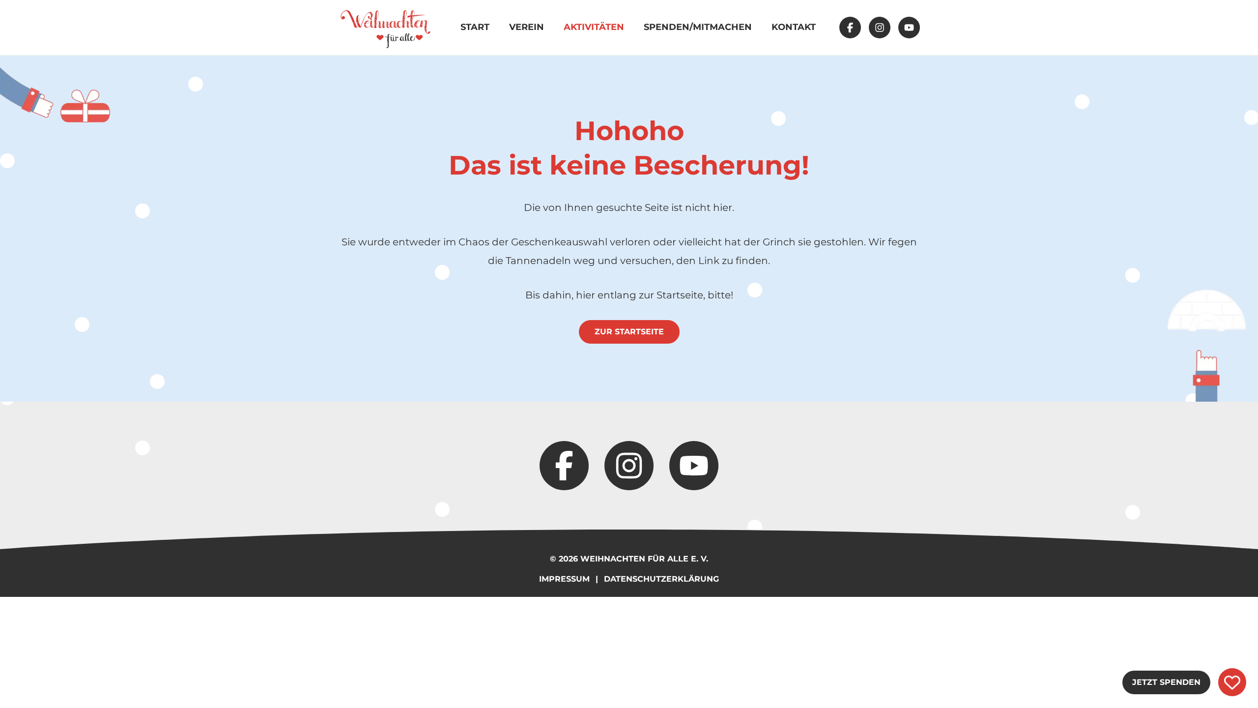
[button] (850, 27)
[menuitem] (385, 27)
